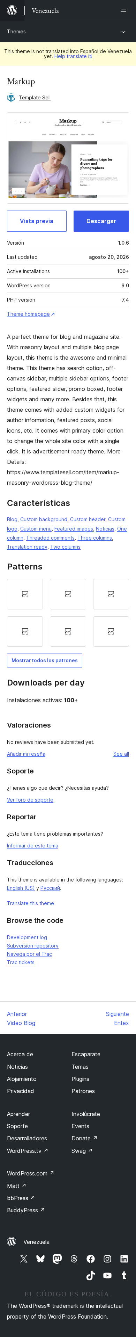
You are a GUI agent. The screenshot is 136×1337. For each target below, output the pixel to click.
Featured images (73, 529)
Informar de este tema (32, 845)
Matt (17, 1185)
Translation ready (27, 547)
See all (121, 754)
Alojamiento (22, 1078)
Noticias (105, 529)
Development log (27, 937)
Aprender (18, 1113)
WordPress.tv (27, 1150)
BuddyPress (26, 1210)
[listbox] (68, 613)
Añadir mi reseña (26, 754)
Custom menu (36, 529)
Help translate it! (73, 56)
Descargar (101, 221)
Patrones (83, 1091)
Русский (50, 888)
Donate (84, 1138)
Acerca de (20, 1054)
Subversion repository (33, 946)
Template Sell (35, 97)
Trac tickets (21, 962)
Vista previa (36, 221)
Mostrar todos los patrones (45, 660)
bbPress (21, 1198)
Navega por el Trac (29, 954)
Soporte (17, 1126)
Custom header (87, 519)
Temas (80, 1066)
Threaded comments (50, 538)
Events (80, 1126)
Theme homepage (28, 314)
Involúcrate (85, 1113)
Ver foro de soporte (30, 800)
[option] (25, 594)
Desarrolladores (27, 1138)
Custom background (43, 519)
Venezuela (36, 1241)
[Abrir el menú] (125, 10)
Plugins (80, 1078)
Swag (82, 1150)
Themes (16, 31)
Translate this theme (30, 903)
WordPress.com (30, 1173)
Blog (12, 519)
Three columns (94, 538)
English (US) (21, 888)
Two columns (65, 547)
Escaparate (85, 1054)
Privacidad (20, 1091)
